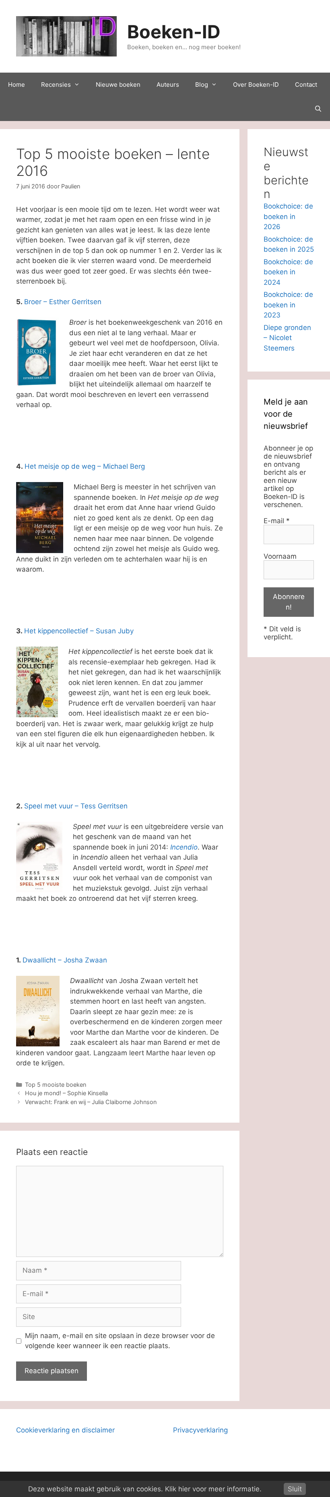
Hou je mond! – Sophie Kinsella (66, 1093)
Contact (306, 84)
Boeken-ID (174, 32)
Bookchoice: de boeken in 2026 (288, 216)
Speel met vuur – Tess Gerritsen (76, 806)
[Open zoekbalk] (318, 109)
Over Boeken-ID (256, 84)
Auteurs (168, 84)
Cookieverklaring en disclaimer (65, 1430)
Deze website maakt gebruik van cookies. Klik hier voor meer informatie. (145, 1489)
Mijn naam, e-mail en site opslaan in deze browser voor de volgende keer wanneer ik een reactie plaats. (120, 1341)
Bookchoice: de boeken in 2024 (288, 272)
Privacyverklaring (200, 1430)
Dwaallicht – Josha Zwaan (65, 960)
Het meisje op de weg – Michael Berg (85, 466)
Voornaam (280, 556)
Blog (201, 84)
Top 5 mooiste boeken (55, 1084)
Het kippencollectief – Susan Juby (79, 631)
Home (16, 84)
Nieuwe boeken (118, 84)
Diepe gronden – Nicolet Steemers (287, 338)
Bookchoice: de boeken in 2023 (288, 304)
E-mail (277, 521)
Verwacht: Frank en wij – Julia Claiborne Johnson (91, 1101)
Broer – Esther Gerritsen (62, 302)
